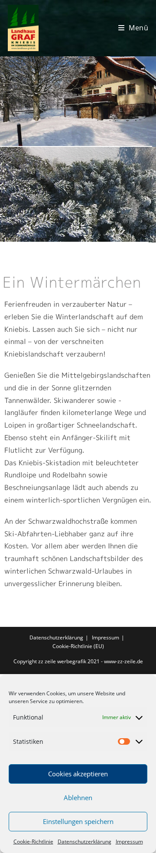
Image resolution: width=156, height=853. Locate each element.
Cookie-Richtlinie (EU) (78, 646)
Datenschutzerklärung (84, 841)
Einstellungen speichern (78, 821)
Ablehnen (78, 797)
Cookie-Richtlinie (33, 841)
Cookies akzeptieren (78, 773)
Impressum (129, 841)
